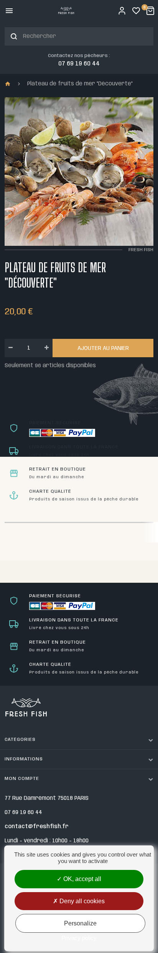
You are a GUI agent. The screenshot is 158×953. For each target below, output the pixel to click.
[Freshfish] (66, 11)
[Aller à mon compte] (122, 10)
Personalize (80, 923)
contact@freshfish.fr (37, 826)
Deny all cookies (81, 901)
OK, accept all (81, 879)
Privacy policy (79, 938)
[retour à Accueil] (10, 84)
